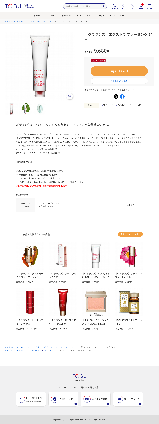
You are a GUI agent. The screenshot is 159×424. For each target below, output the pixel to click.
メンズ (112, 15)
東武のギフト (39, 15)
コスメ (78, 15)
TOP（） (14, 21)
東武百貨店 (79, 380)
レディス (100, 15)
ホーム (89, 15)
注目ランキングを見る (130, 234)
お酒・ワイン (65, 15)
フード (52, 15)
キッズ (123, 15)
